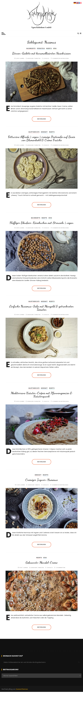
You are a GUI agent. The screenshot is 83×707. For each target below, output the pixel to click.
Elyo (47, 58)
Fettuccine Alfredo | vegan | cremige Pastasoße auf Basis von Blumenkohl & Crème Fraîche (41, 138)
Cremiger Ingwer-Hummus (41, 480)
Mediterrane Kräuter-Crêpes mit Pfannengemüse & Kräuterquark (41, 394)
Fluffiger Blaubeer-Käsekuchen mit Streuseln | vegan (41, 223)
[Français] (80, 3)
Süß (55, 48)
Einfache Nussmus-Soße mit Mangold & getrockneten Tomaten (41, 307)
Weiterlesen (41, 119)
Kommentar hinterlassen (61, 58)
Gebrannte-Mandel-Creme (41, 562)
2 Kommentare (60, 567)
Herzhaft (44, 132)
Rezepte (49, 48)
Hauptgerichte (33, 132)
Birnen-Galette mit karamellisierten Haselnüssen (41, 53)
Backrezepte (31, 48)
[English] (77, 3)
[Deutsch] (75, 3)
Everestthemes (22, 689)
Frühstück (41, 48)
